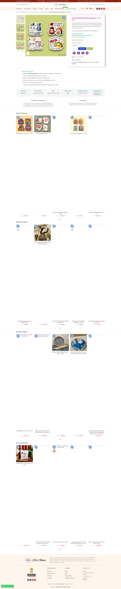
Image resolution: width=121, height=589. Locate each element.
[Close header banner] (119, 1)
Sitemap (49, 576)
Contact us (49, 578)
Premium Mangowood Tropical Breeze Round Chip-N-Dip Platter (79, 352)
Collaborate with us (69, 578)
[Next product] (104, 12)
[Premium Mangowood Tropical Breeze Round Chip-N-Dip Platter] (78, 342)
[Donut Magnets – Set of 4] (42, 123)
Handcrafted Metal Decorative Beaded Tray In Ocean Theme (42, 431)
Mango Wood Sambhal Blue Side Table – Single (60, 352)
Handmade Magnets (33, 12)
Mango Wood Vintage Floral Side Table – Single (97, 542)
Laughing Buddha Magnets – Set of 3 (96, 213)
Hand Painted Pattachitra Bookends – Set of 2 (78, 321)
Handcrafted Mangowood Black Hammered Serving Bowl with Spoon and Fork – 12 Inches (96, 432)
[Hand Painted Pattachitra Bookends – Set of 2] (78, 272)
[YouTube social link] (102, 9)
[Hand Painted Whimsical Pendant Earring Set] (96, 272)
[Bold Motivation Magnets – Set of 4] (24, 123)
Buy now (90, 48)
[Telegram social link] (82, 57)
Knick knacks (23, 12)
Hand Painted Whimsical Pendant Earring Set (96, 321)
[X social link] (77, 57)
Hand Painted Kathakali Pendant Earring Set (60, 321)
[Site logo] (60, 4)
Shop (66, 571)
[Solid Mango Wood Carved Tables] (24, 382)
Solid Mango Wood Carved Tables (24, 431)
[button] (18, 51)
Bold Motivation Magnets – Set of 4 (24, 133)
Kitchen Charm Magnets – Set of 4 (78, 133)
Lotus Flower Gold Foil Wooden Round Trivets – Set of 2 (42, 542)
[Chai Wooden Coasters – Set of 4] (60, 493)
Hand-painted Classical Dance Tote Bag (24, 464)
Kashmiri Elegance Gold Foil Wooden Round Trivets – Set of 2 (78, 542)
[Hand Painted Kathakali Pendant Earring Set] (60, 272)
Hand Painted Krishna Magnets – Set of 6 (60, 213)
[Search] (81, 8)
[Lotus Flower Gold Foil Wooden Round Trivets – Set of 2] (42, 493)
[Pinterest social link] (104, 9)
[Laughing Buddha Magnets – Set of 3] (96, 163)
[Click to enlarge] (27, 53)
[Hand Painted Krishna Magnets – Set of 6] (60, 163)
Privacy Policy (50, 573)
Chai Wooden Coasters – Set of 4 (60, 542)
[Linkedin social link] (80, 57)
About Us (49, 571)
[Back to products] (102, 12)
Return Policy (68, 576)
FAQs (66, 573)
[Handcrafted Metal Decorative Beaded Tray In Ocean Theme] (42, 382)
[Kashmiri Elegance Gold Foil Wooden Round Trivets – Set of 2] (78, 493)
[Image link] (36, 560)
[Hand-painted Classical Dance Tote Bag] (24, 453)
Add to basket (82, 48)
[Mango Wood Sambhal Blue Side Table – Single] (60, 342)
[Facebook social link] (97, 9)
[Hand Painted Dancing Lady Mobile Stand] (24, 272)
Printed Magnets (43, 12)
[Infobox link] (23, 92)
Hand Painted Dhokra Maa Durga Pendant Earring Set (42, 243)
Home (17, 12)
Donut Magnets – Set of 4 (42, 133)
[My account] (84, 8)
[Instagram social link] (99, 9)
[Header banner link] (60, 1)
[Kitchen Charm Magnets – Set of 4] (78, 123)
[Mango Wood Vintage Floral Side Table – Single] (96, 493)
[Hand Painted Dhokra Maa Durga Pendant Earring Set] (42, 232)
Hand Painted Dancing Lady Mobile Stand (24, 321)
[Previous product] (101, 12)
